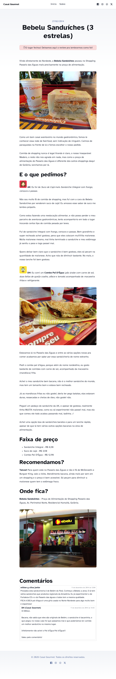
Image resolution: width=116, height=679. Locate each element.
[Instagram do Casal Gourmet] (102, 4)
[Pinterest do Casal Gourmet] (107, 4)
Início (54, 4)
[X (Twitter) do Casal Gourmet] (111, 4)
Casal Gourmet (11, 4)
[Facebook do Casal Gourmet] (98, 4)
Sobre (62, 4)
